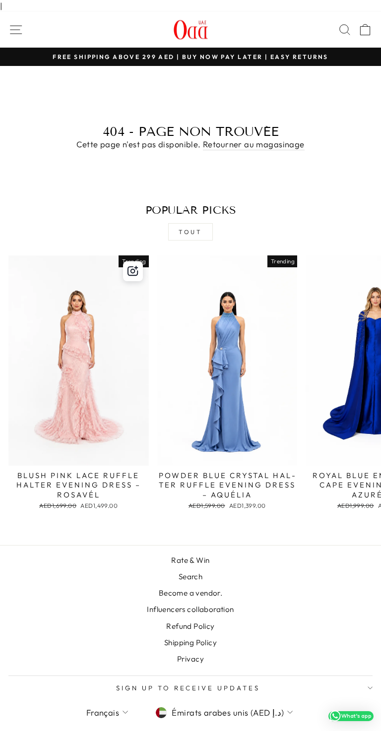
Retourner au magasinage (254, 144)
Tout (190, 232)
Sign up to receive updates (188, 688)
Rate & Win (190, 560)
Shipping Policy (190, 642)
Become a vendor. (191, 593)
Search (190, 576)
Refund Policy (190, 626)
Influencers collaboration (190, 609)
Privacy (190, 659)
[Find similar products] (133, 271)
